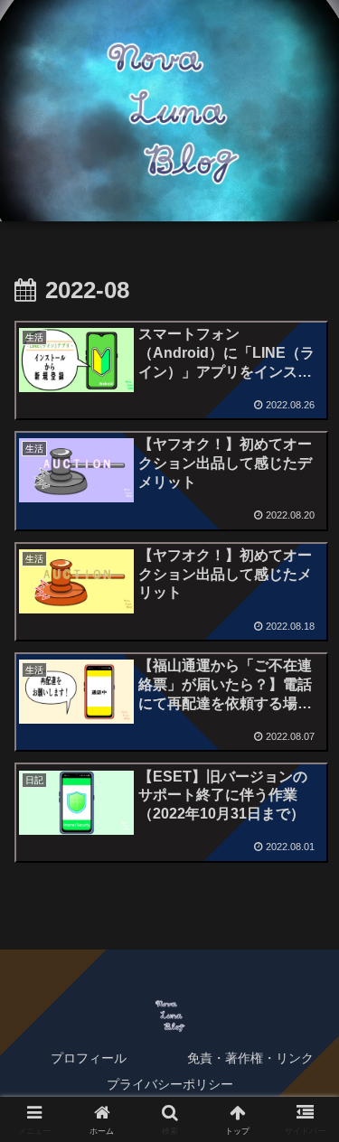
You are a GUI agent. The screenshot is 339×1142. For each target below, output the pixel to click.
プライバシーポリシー (170, 1084)
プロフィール (89, 1058)
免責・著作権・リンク (250, 1058)
